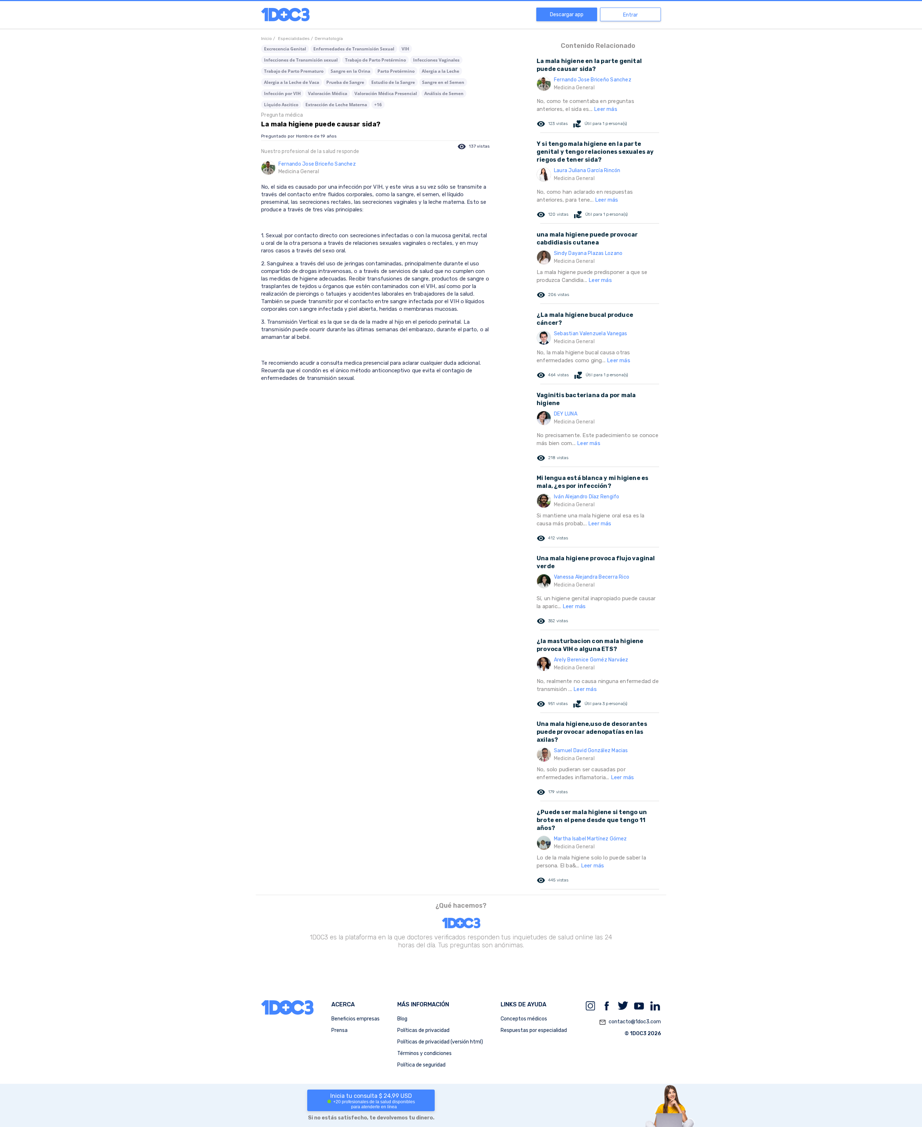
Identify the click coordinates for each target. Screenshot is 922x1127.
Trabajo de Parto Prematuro (293, 71)
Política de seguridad (421, 1065)
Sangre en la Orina (350, 71)
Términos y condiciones (424, 1053)
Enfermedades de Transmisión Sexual (353, 49)
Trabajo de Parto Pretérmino (375, 60)
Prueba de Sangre (345, 82)
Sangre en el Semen (443, 82)
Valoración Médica (327, 93)
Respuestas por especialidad (534, 1030)
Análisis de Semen (444, 93)
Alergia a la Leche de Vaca (291, 82)
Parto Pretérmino (396, 71)
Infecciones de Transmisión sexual (301, 60)
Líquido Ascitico (281, 105)
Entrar (630, 15)
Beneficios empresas (355, 1019)
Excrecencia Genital (285, 49)
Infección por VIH (282, 93)
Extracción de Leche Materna (336, 105)
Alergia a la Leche (440, 71)
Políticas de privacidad (423, 1030)
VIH (405, 49)
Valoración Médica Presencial (385, 93)
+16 (378, 105)
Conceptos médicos (524, 1019)
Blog (402, 1019)
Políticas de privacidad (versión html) (440, 1042)
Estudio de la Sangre (393, 82)
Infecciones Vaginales (436, 60)
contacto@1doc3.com (630, 1022)
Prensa (339, 1030)
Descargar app (566, 15)
